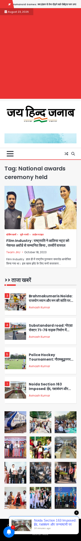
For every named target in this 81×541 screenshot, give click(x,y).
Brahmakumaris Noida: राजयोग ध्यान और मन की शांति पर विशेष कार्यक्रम (50, 300)
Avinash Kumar (39, 307)
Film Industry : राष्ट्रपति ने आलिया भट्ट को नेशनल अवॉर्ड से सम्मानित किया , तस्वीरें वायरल (37, 243)
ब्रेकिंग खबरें (11, 234)
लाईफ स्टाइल (38, 234)
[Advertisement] (40, 58)
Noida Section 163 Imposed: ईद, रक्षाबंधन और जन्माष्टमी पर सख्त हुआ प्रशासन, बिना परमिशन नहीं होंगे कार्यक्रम (49, 391)
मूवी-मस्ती (24, 234)
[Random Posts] (66, 153)
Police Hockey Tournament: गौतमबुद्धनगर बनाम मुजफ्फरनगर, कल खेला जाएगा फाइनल (50, 361)
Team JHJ (13, 252)
